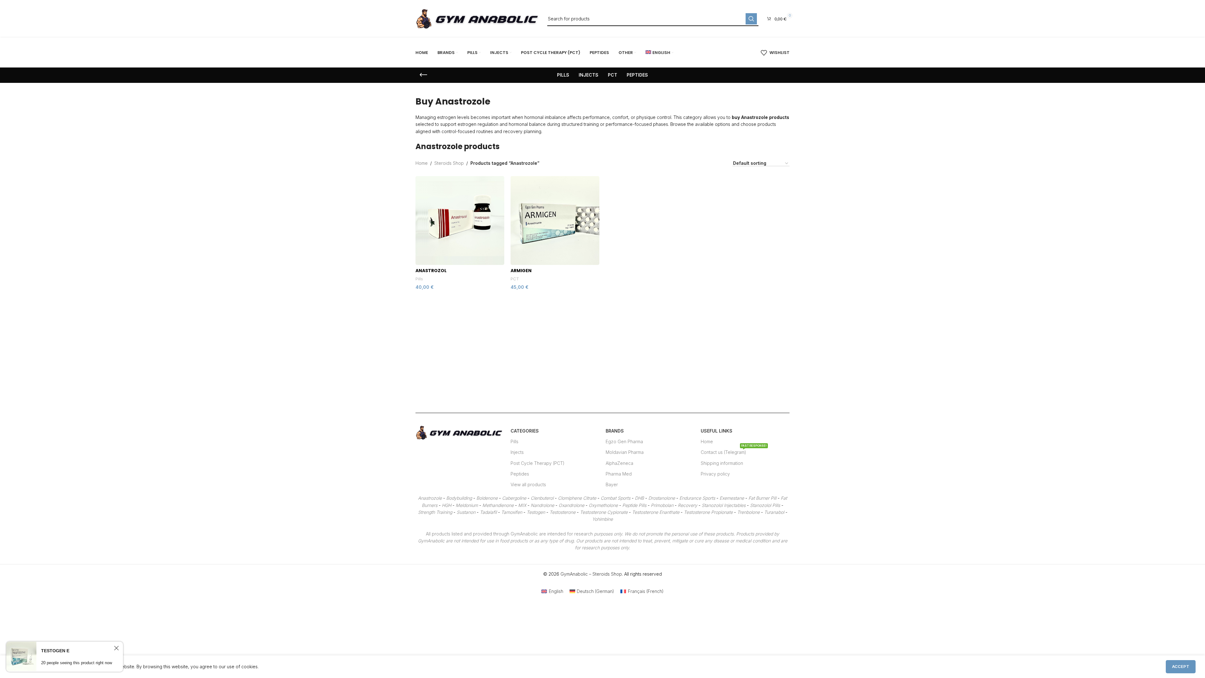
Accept (1180, 666)
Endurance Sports (697, 498)
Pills (419, 278)
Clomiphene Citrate (577, 498)
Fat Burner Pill (762, 498)
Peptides (520, 473)
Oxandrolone (571, 505)
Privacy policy (715, 473)
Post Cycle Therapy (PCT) (538, 463)
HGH (446, 505)
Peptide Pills (634, 505)
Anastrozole (430, 498)
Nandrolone (542, 505)
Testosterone (562, 512)
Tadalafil (488, 512)
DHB (639, 498)
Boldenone (487, 498)
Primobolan (662, 505)
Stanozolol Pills (765, 505)
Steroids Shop (449, 163)
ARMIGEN (521, 270)
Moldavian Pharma (625, 452)
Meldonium (467, 505)
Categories (525, 430)
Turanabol (774, 512)
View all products (528, 484)
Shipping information (722, 463)
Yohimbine (602, 519)
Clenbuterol (542, 498)
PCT (515, 278)
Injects (517, 452)
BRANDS (615, 430)
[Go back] (423, 75)
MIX (522, 505)
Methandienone (498, 505)
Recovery (687, 505)
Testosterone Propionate (708, 512)
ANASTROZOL (431, 270)
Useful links (716, 430)
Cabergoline (514, 498)
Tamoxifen (511, 512)
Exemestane (732, 498)
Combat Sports (615, 498)
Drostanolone (661, 498)
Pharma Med (619, 473)
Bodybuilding (459, 498)
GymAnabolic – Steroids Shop (591, 574)
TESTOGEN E (55, 650)
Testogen (536, 512)
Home (421, 163)
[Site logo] (478, 18)
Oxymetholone (603, 505)
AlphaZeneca (619, 463)
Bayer (612, 484)
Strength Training (435, 512)
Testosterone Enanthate (655, 512)
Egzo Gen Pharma (624, 441)
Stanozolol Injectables (724, 505)
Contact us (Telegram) (734, 451)
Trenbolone (748, 512)
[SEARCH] (751, 18)
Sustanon (466, 512)
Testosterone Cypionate (604, 512)
